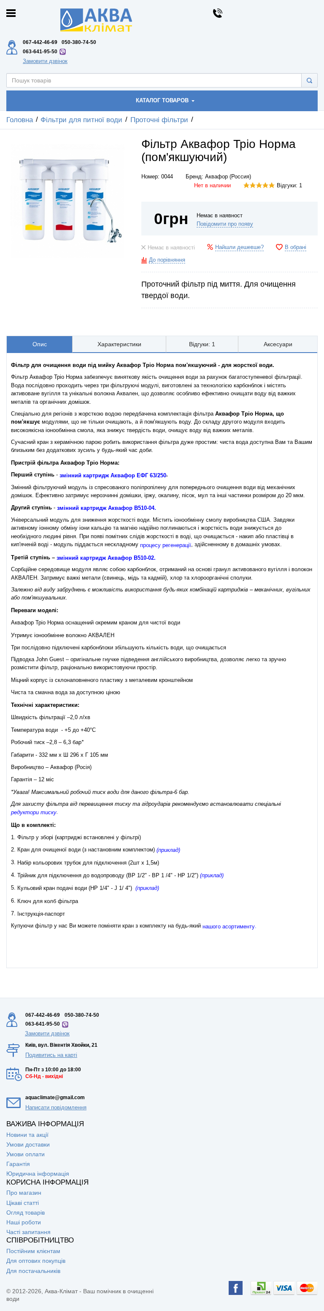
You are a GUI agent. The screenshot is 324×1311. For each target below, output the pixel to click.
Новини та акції (27, 1134)
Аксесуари (278, 344)
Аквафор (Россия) (228, 177)
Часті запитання (28, 1232)
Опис (39, 344)
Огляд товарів (25, 1212)
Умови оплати (25, 1154)
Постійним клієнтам (33, 1251)
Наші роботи (23, 1222)
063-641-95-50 (40, 52)
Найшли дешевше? (239, 247)
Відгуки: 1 (289, 186)
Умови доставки (28, 1144)
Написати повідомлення (55, 1107)
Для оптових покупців (35, 1260)
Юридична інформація (37, 1173)
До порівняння (167, 260)
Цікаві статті (22, 1202)
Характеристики (119, 344)
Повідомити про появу (225, 224)
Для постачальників (33, 1270)
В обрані (295, 247)
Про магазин (23, 1192)
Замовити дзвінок (45, 61)
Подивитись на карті (51, 1055)
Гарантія (18, 1163)
